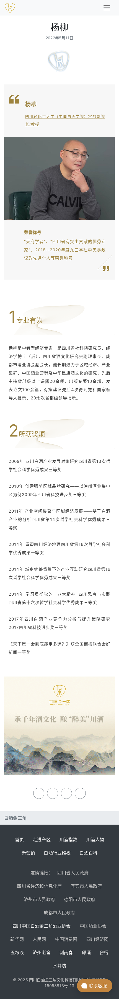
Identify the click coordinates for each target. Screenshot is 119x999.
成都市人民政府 (59, 912)
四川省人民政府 (73, 873)
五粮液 (17, 952)
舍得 (104, 952)
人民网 (39, 939)
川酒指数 (68, 839)
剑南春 (66, 952)
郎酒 (86, 952)
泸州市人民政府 (39, 899)
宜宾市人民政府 (86, 886)
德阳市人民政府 (79, 899)
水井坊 (59, 966)
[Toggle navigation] (107, 7)
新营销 (28, 853)
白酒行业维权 (57, 853)
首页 (19, 839)
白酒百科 (88, 853)
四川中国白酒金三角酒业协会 (41, 926)
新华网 (17, 939)
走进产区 (42, 839)
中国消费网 (66, 939)
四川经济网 (97, 939)
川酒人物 (95, 839)
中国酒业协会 (93, 926)
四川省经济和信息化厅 (39, 886)
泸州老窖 (42, 952)
